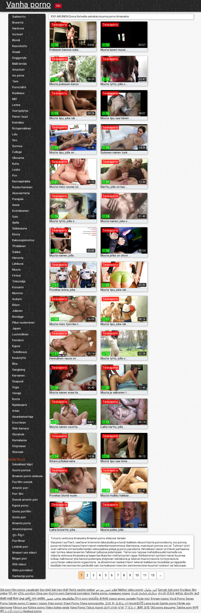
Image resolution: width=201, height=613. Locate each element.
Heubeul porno (32, 611)
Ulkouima (18, 158)
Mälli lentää (19, 63)
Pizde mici (143, 598)
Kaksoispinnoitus (23, 240)
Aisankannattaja (22, 416)
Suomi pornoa (21, 470)
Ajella (15, 222)
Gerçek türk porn (168, 590)
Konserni (18, 287)
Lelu (14, 134)
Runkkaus (18, 93)
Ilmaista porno (21, 523)
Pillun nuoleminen (23, 322)
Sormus (17, 146)
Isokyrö (17, 299)
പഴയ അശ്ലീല (64, 598)
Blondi (16, 40)
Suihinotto (19, 16)
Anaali (16, 52)
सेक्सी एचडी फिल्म (9, 598)
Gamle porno (17, 603)
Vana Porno (78, 607)
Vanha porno (28, 4)
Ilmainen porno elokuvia (27, 476)
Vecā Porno (178, 598)
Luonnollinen (20, 334)
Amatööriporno (22, 529)
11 (145, 575)
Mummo (17, 293)
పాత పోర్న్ (25, 598)
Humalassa (19, 440)
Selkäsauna (19, 228)
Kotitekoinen (20, 211)
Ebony (16, 234)
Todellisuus (19, 352)
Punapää (17, 199)
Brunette (18, 22)
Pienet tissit (20, 116)
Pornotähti (19, 87)
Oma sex (42, 593)
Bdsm (16, 305)
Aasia (15, 205)
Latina (16, 105)
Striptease (19, 446)
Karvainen (18, 375)
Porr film (17, 494)
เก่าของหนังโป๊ (134, 603)
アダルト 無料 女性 (137, 607)
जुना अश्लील (39, 598)
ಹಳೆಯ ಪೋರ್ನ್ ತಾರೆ (187, 593)
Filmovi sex (20, 607)
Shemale (17, 452)
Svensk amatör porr (25, 499)
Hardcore (18, 28)
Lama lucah (152, 603)
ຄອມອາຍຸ (170, 607)
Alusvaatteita (21, 193)
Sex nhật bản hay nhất (54, 590)
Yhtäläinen (19, 246)
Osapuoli (17, 381)
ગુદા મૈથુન (18, 535)
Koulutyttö (19, 358)
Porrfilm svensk (22, 482)
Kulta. (15, 164)
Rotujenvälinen (21, 128)
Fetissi (16, 275)
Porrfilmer (18, 541)
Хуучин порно (160, 598)
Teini (15, 81)
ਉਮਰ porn (82, 598)
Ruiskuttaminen (22, 187)
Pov (14, 175)
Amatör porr (20, 488)
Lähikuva (17, 264)
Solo (15, 216)
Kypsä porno (20, 505)
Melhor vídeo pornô (130, 590)
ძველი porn (56, 593)
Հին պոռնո (27, 593)
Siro (14, 140)
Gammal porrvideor (78, 593)
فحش (50, 598)
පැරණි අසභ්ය (14, 611)
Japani (16, 328)
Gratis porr (19, 517)
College (17, 152)
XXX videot (19, 564)
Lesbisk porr (20, 546)
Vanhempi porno (23, 576)
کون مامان (150, 590)
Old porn (6, 590)
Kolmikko (18, 122)
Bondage (18, 316)
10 (137, 575)
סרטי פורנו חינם (114, 607)
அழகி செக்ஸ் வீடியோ (144, 593)
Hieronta (17, 258)
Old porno (157, 607)
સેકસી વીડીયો (166, 593)
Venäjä (16, 393)
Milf (14, 99)
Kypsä (16, 346)
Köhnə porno (37, 607)
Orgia (15, 387)
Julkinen (17, 311)
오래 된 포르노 (115, 603)
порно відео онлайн (122, 598)
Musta (16, 269)
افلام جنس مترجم (106, 590)
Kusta (16, 399)
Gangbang (18, 369)
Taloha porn (184, 607)
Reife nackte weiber (82, 590)
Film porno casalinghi (25, 590)
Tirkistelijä (18, 281)
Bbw (15, 364)
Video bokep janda (57, 607)
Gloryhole (18, 434)
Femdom (18, 340)
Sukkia (16, 252)
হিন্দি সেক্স (12, 593)
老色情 (104, 598)
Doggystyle (19, 58)
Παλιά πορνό (95, 607)
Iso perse (18, 75)
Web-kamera (20, 428)
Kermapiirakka (21, 181)
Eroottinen (19, 422)
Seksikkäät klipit (22, 464)
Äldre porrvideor (22, 570)
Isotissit (17, 34)
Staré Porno (72, 603)
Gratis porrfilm (21, 511)
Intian (15, 411)
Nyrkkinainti (19, 405)
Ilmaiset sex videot (24, 552)
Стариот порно (37, 603)
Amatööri (18, 69)
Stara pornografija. (92, 603)
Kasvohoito (19, 46)
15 (152, 575)
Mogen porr (19, 558)
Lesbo (16, 169)
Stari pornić (56, 603)
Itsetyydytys (20, 111)
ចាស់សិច (94, 598)
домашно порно (119, 593)
